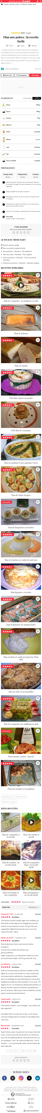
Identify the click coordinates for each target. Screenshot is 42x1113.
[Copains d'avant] (11, 1107)
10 (23, 1051)
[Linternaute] (11, 1103)
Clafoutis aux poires (10, 263)
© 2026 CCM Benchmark (31, 1090)
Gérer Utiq (35, 1089)
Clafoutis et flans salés (28, 4)
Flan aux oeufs (8, 254)
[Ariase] (11, 1111)
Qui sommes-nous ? (11, 1087)
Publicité (25, 1087)
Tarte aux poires (9, 258)
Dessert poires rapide (11, 245)
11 (27, 1051)
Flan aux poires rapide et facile (14, 248)
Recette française (9, 802)
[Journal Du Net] (31, 1099)
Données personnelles (11, 1089)
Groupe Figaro (19, 1090)
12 (30, 1051)
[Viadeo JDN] (31, 1107)
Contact (20, 1087)
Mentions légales (9, 1090)
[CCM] (11, 1099)
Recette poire (8, 797)
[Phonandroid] (31, 1111)
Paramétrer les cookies (24, 1089)
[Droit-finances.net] (31, 1103)
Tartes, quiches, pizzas (12, 4)
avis (28, 33)
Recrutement (32, 1087)
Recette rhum (21, 797)
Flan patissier (8, 251)
